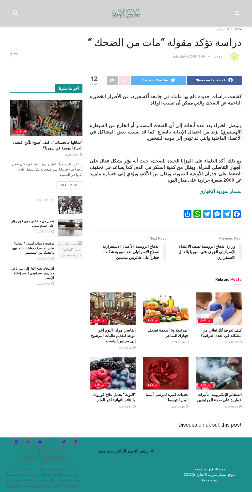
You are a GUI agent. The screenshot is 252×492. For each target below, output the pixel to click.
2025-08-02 (44, 283)
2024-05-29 (231, 342)
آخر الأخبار (205, 320)
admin (223, 56)
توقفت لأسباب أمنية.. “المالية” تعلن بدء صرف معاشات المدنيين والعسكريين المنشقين (33, 248)
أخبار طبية (222, 29)
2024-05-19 (231, 406)
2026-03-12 (44, 258)
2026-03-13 (72, 154)
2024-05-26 (178, 342)
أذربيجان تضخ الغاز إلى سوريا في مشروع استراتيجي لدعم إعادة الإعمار (32, 273)
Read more (69, 185)
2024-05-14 (125, 406)
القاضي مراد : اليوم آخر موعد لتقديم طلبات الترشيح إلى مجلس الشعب (113, 336)
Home (238, 29)
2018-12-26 (197, 56)
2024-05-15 (178, 406)
